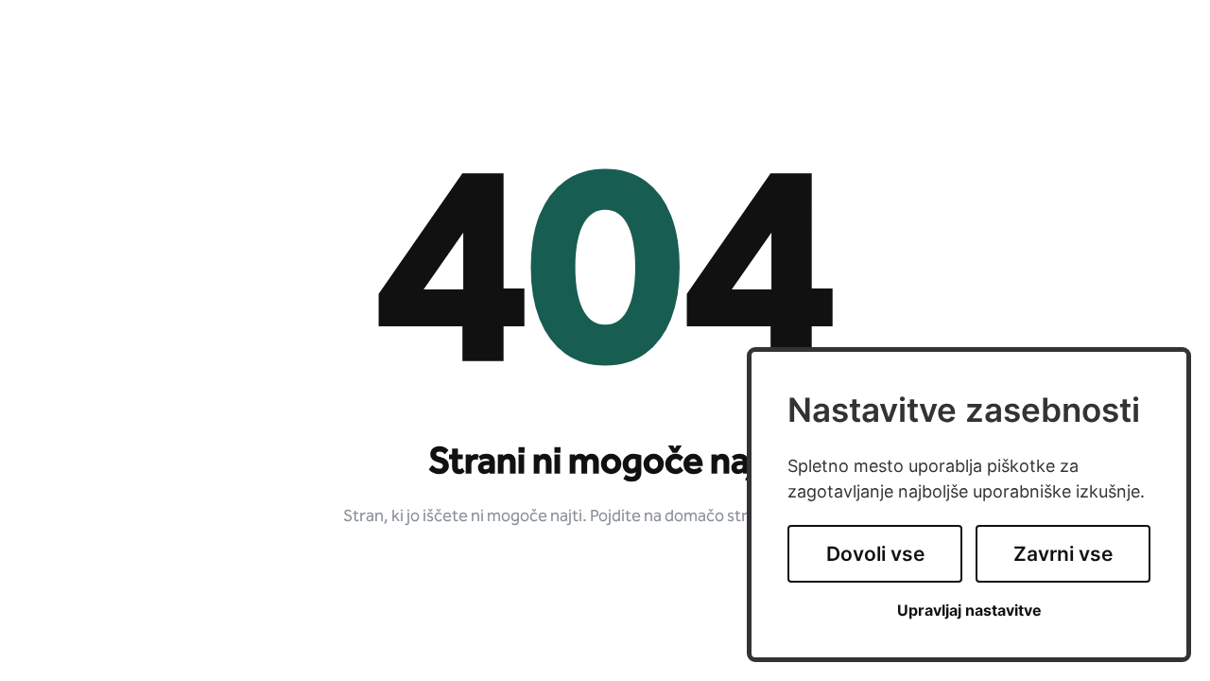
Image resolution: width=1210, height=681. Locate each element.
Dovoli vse (875, 554)
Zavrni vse (1063, 554)
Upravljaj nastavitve (969, 611)
